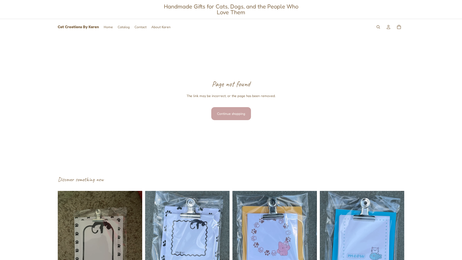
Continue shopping (231, 113)
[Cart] (399, 27)
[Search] (378, 27)
